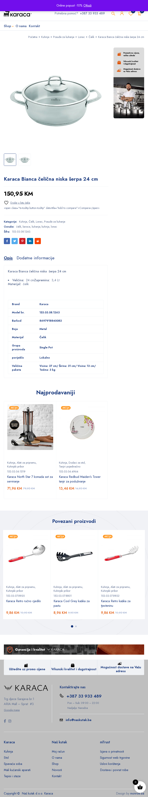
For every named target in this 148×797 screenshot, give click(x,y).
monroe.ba (137, 793)
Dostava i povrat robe (114, 770)
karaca (26, 227)
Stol (6, 757)
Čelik (91, 37)
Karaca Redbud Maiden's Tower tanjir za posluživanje (80, 479)
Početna (32, 37)
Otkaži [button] (87, 5)
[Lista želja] (17, 202)
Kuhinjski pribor (15, 466)
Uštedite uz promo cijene (27, 669)
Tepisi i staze (12, 776)
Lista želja (133, 11)
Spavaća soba (13, 764)
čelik (18, 227)
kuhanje (36, 227)
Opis (8, 257)
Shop (55, 764)
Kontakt (56, 776)
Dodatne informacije (36, 257)
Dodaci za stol (77, 463)
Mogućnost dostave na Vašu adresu (121, 669)
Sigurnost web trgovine (115, 757)
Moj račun (58, 751)
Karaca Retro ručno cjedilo (23, 601)
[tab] (8, 257)
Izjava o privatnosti (112, 751)
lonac (54, 227)
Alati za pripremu (26, 463)
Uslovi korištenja (110, 764)
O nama (57, 757)
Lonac (81, 37)
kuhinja (45, 227)
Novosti (57, 770)
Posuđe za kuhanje (63, 37)
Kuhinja (45, 37)
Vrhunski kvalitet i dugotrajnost (73, 669)
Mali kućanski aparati (17, 770)
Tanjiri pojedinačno (69, 466)
